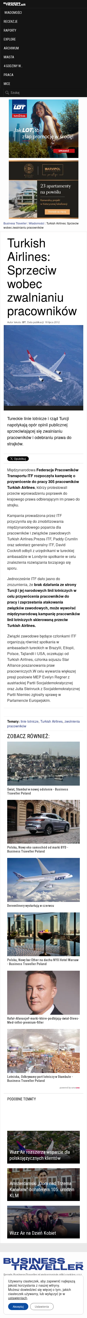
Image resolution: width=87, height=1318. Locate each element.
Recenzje (11, 21)
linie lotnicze (30, 721)
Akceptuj (18, 1306)
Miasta (9, 57)
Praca (8, 75)
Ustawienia (42, 1306)
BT (24, 322)
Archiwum (11, 48)
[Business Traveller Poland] (14, 4)
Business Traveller (15, 223)
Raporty (10, 30)
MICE (7, 84)
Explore (10, 39)
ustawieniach (17, 1298)
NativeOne (43, 1088)
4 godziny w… (13, 66)
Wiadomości (13, 13)
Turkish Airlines (51, 721)
